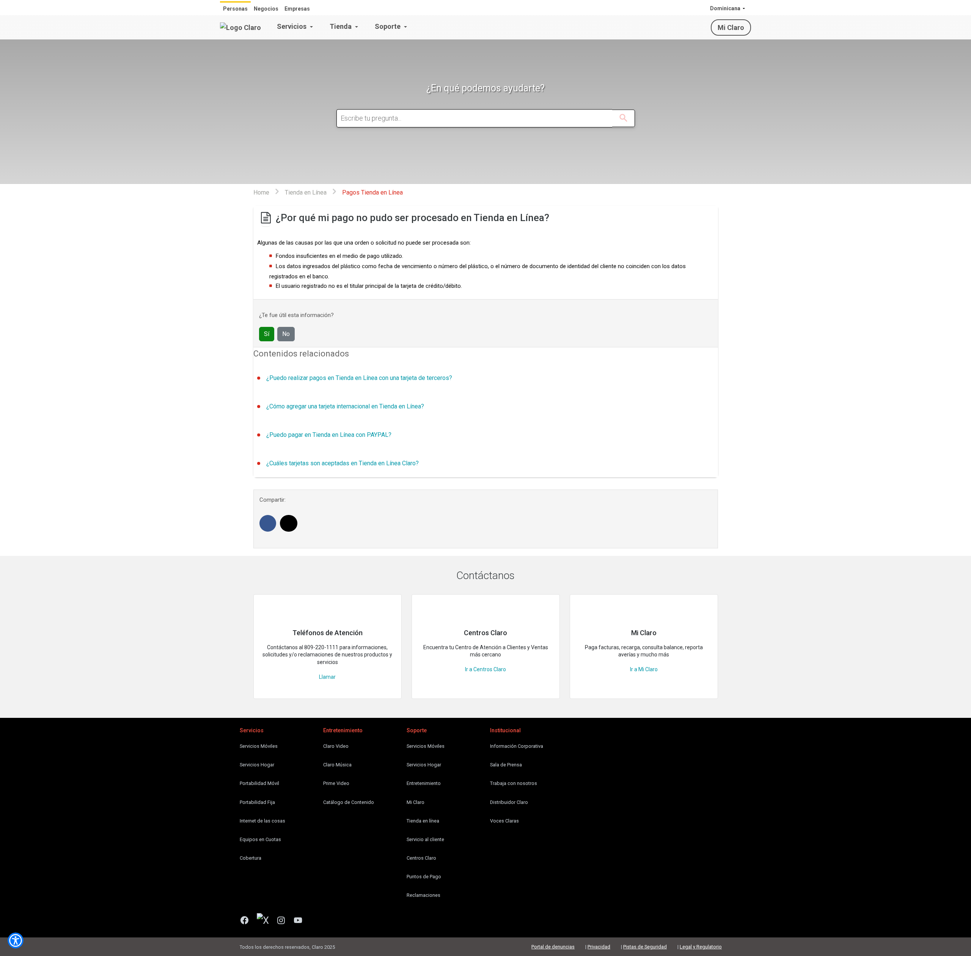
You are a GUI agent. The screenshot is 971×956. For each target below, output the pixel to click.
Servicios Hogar (257, 765)
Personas (235, 9)
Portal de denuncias (553, 947)
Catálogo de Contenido (348, 802)
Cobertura (250, 858)
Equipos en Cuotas (260, 839)
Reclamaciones (423, 895)
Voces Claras (504, 821)
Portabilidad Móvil (259, 783)
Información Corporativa (516, 746)
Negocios (266, 9)
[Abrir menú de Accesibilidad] (16, 940)
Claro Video (336, 746)
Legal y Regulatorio (701, 947)
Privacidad (599, 947)
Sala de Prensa (506, 765)
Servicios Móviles (259, 746)
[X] (266, 921)
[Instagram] (284, 921)
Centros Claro (421, 858)
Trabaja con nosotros (513, 783)
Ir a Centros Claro (485, 669)
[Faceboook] (247, 921)
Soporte (388, 26)
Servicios (292, 26)
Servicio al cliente (425, 839)
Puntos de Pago (424, 876)
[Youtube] (301, 921)
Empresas (297, 9)
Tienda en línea (423, 821)
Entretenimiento (424, 783)
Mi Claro (731, 27)
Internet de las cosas (262, 821)
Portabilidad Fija (257, 802)
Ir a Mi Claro (644, 669)
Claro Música (337, 765)
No (286, 334)
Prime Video (336, 783)
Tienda (341, 26)
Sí (266, 334)
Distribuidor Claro (509, 802)
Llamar (327, 677)
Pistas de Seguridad (645, 947)
